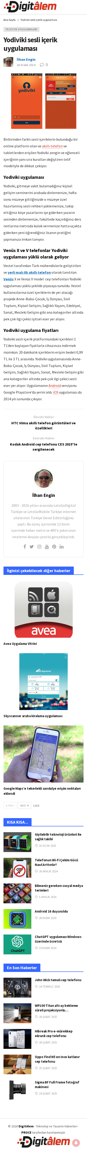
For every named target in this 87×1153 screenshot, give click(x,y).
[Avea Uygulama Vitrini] (43, 609)
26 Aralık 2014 (26, 65)
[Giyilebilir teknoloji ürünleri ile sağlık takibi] (17, 842)
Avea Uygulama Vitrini (20, 643)
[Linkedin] (62, 546)
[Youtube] (47, 546)
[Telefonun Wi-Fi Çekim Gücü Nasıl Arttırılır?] (17, 868)
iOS (55, 392)
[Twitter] (31, 546)
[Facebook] (24, 546)
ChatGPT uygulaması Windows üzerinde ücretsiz (58, 939)
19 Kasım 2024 (47, 948)
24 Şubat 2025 (48, 1093)
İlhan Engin (26, 59)
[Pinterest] (54, 546)
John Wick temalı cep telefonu (58, 980)
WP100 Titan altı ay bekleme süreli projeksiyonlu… (56, 1007)
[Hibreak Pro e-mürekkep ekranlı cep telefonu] (17, 1039)
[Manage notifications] (76, 1143)
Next (23, 805)
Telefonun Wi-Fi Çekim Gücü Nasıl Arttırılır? (56, 862)
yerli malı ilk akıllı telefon (29, 272)
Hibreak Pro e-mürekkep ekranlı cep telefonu (53, 1033)
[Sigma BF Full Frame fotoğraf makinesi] (17, 1090)
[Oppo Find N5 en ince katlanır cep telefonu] (17, 1064)
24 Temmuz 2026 (49, 987)
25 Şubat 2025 (48, 1068)
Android (54, 385)
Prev (11, 805)
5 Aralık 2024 (47, 897)
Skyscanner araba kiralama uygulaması (32, 716)
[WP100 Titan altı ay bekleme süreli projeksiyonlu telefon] (17, 1013)
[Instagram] (39, 546)
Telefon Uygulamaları (21, 29)
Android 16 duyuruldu (51, 911)
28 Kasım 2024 (47, 918)
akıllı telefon (52, 146)
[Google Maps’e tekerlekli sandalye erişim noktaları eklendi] (43, 754)
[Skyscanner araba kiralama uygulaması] (43, 681)
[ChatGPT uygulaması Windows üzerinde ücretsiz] (17, 944)
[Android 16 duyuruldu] (17, 919)
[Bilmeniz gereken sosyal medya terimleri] (17, 893)
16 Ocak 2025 (47, 846)
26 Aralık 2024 (48, 871)
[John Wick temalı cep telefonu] (17, 988)
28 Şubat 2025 (48, 1017)
